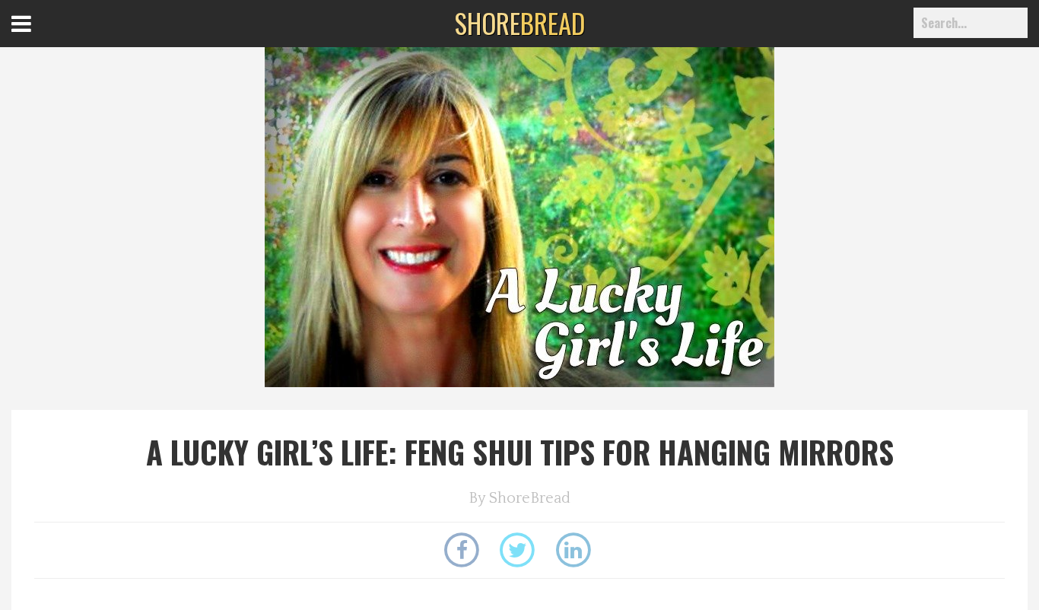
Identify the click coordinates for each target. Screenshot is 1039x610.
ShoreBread (529, 498)
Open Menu (39, 37)
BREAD (520, 23)
